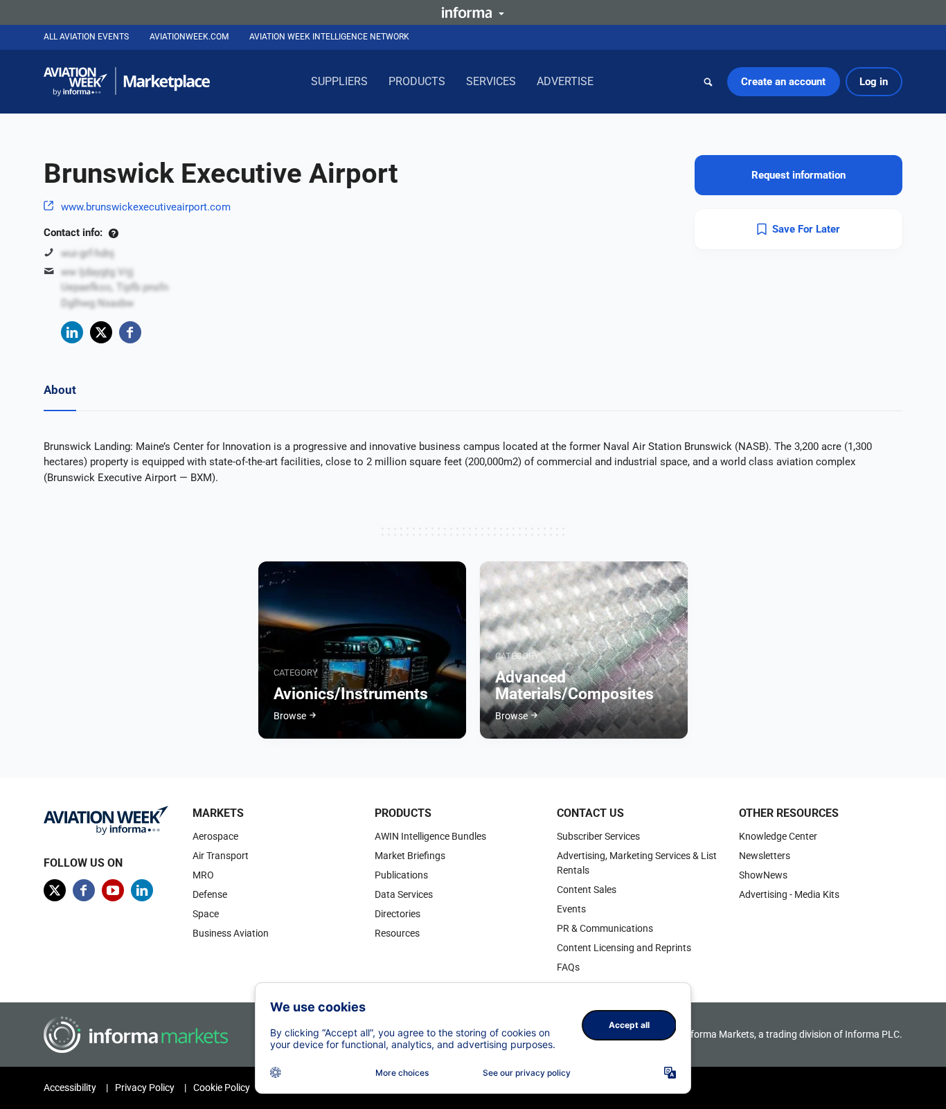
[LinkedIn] (72, 332)
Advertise (565, 81)
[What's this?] (113, 232)
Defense (210, 894)
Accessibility (70, 1087)
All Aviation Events (86, 37)
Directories (397, 913)
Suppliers (339, 81)
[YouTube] (113, 890)
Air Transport (221, 855)
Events (571, 908)
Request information (798, 175)
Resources (397, 933)
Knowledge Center (778, 836)
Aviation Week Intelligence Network (329, 37)
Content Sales (586, 889)
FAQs (568, 967)
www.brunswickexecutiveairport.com (146, 207)
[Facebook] (130, 332)
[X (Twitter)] (101, 332)
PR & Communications (605, 928)
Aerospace (215, 836)
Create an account (783, 81)
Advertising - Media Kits (789, 894)
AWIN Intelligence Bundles (430, 836)
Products (417, 81)
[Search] (708, 82)
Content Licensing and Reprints (624, 947)
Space (206, 913)
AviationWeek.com (189, 37)
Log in (873, 81)
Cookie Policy (221, 1087)
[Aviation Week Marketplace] (127, 81)
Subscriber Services (598, 836)
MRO (203, 875)
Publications (401, 875)
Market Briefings (410, 855)
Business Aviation (231, 933)
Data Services (404, 894)
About (60, 390)
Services (491, 81)
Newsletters (764, 855)
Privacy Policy (145, 1087)
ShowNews (763, 875)
